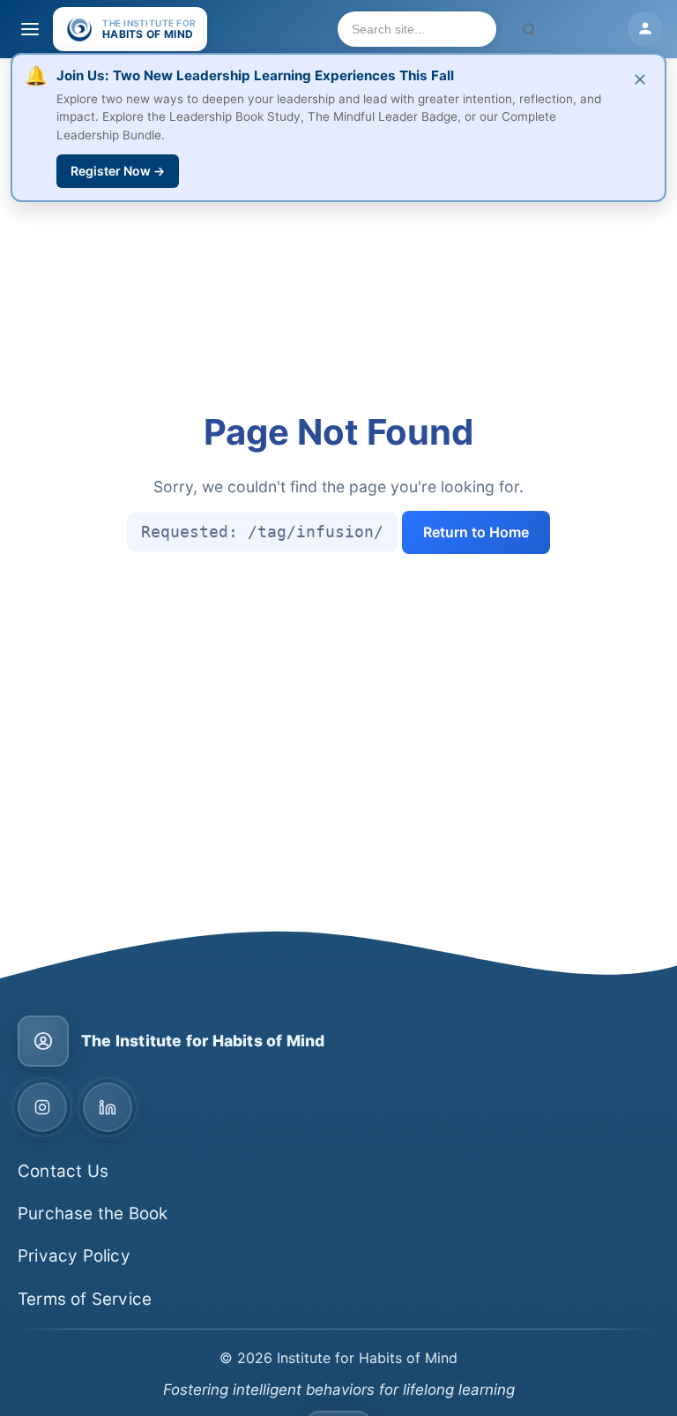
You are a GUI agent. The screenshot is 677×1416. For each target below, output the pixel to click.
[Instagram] (42, 1107)
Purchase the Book (92, 1213)
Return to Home (476, 532)
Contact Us (63, 1171)
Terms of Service (85, 1299)
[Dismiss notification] (640, 80)
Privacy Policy (74, 1256)
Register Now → (118, 170)
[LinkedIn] (107, 1107)
